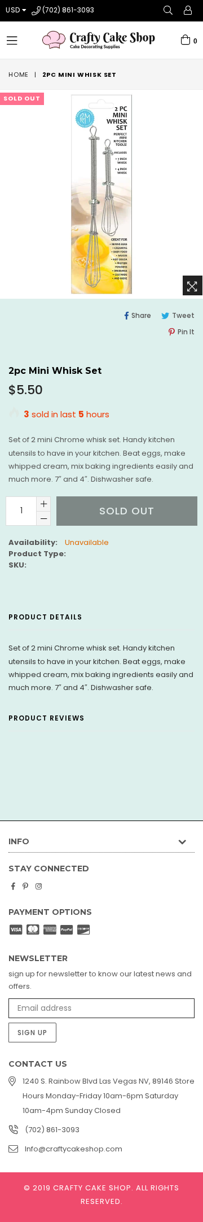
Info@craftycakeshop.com (73, 1149)
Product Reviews (46, 718)
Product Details (45, 617)
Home (18, 74)
